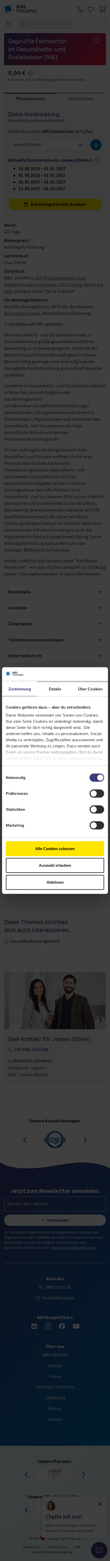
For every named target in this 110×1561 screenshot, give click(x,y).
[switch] (97, 793)
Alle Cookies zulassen (55, 848)
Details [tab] (55, 689)
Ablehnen (55, 882)
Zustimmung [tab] (19, 689)
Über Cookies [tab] (90, 689)
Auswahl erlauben (55, 865)
